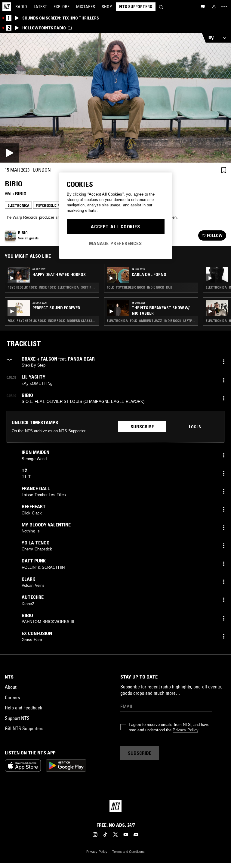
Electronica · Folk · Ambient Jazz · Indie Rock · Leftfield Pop (151, 321)
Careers (12, 697)
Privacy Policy (185, 730)
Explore (61, 6)
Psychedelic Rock (51, 205)
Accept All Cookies (115, 226)
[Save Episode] (224, 170)
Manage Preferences (115, 243)
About (10, 687)
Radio (21, 6)
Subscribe (142, 427)
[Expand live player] (224, 38)
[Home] (6, 6)
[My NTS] (214, 6)
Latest (40, 6)
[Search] (161, 6)
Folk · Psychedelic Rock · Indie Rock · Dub (139, 287)
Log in (195, 427)
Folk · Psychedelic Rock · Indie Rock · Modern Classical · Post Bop (52, 321)
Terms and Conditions (128, 851)
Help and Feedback (23, 708)
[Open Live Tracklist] (210, 38)
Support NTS (17, 718)
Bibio (20, 193)
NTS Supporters (135, 6)
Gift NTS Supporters (24, 728)
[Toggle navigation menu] (224, 6)
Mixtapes (85, 6)
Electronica (18, 205)
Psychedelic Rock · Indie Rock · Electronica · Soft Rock (52, 287)
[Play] (115, 98)
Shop (107, 6)
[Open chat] (202, 6)
